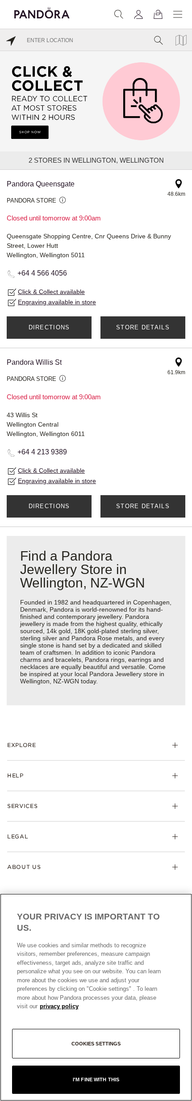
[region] (96, 997)
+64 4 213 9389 (42, 452)
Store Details (143, 327)
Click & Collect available (51, 291)
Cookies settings (96, 1043)
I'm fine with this (96, 1079)
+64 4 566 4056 (42, 273)
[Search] (119, 14)
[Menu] (178, 14)
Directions (49, 327)
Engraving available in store (57, 302)
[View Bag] (158, 14)
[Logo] (42, 11)
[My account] (138, 14)
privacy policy (59, 1006)
